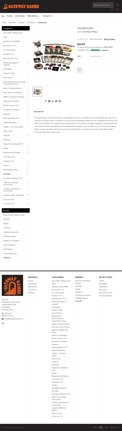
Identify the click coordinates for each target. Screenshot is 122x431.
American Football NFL (11, 41)
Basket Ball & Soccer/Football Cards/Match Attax (14, 83)
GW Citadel (7, 249)
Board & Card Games (11, 101)
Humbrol (6, 135)
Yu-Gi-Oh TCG (8, 204)
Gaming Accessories (11, 232)
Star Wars (7, 174)
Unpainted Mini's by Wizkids (13, 195)
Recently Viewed (105, 293)
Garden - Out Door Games (13, 127)
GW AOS (6, 228)
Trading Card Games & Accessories (11, 190)
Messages (103, 284)
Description (39, 111)
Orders (101, 281)
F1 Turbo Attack (9, 50)
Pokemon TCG (8, 161)
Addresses (103, 287)
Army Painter (8, 78)
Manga (5, 148)
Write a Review (109, 39)
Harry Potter (8, 131)
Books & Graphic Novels (12, 88)
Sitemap (31, 293)
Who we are (32, 16)
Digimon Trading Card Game (13, 97)
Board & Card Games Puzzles (14, 215)
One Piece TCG (9, 157)
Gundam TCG (8, 54)
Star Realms (7, 69)
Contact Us (46, 16)
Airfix (5, 37)
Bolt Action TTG (9, 46)
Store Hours (20, 16)
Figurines (6, 114)
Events (10, 16)
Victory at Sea (8, 199)
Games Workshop (10, 122)
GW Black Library (9, 236)
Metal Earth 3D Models (11, 152)
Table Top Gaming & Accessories (10, 183)
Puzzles (6, 165)
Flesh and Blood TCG (11, 118)
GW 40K (6, 219)
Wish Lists (103, 290)
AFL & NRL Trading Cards (12, 33)
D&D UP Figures (9, 245)
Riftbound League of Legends (11, 64)
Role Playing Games (10, 170)
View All (7, 258)
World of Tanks (9, 73)
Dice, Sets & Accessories (12, 92)
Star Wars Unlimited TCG (12, 178)
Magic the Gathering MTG (13, 144)
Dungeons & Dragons (11, 110)
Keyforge (6, 140)
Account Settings (105, 296)
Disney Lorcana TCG (11, 105)
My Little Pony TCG (10, 58)
